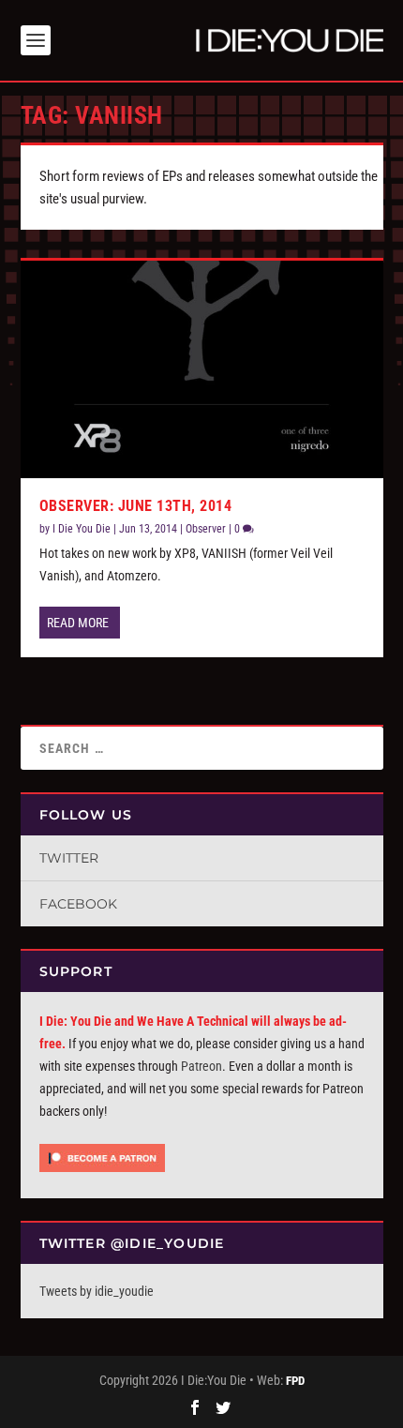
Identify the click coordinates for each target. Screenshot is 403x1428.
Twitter (68, 857)
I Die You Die (81, 528)
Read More (78, 622)
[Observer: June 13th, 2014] (202, 369)
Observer (206, 528)
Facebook (78, 903)
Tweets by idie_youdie (96, 1291)
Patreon (201, 1066)
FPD (295, 1381)
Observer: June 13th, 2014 (135, 506)
